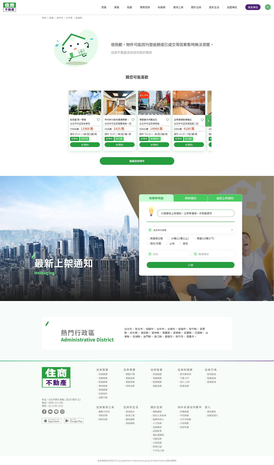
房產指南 (184, 385)
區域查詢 (211, 374)
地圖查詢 (211, 378)
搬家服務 (130, 419)
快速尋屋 (103, 374)
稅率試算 (130, 385)
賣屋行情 (130, 374)
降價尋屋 (103, 389)
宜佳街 (78, 17)
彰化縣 (134, 333)
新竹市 (179, 336)
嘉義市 (190, 336)
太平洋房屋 (185, 419)
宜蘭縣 (188, 333)
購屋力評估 (104, 411)
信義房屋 (184, 411)
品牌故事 (157, 430)
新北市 (139, 329)
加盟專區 (232, 7)
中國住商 (157, 438)
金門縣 (147, 336)
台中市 (59, 17)
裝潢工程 (130, 415)
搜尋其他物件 (137, 161)
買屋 (51, 17)
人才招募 (157, 423)
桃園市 (149, 329)
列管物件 (103, 393)
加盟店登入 (212, 415)
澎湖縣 (136, 336)
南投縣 (144, 333)
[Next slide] (208, 121)
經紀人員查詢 (159, 415)
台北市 (128, 329)
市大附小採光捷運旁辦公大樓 (117, 119)
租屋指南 (157, 385)
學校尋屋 (103, 385)
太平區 (69, 17)
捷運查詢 (211, 381)
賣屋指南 (130, 381)
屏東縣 (177, 333)
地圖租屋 (157, 378)
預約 (86, 145)
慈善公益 (157, 446)
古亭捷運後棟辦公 (183, 119)
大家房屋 (157, 442)
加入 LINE (185, 381)
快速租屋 (157, 374)
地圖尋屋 (103, 378)
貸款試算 (103, 415)
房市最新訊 (185, 374)
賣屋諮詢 (130, 378)
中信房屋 (184, 415)
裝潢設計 (130, 411)
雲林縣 (155, 333)
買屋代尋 (103, 397)
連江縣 (158, 336)
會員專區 (253, 7)
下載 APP (184, 378)
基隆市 (169, 336)
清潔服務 (130, 423)
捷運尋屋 (103, 381)
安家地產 (184, 427)
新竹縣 (193, 329)
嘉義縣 (166, 333)
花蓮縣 (198, 333)
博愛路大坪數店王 (148, 119)
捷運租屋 (157, 381)
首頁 (44, 17)
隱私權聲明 (158, 434)
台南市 (171, 329)
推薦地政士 (158, 419)
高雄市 (182, 329)
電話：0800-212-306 (52, 402)
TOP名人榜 (158, 450)
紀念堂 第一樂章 (78, 119)
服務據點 (157, 411)
